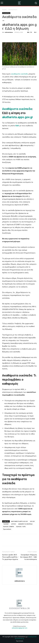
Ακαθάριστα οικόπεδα (17, 109)
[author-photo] (19, 578)
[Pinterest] (14, 37)
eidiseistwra (9, 32)
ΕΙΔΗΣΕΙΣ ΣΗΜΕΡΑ (8, 526)
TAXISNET (6, 524)
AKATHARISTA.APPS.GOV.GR (19, 521)
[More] (24, 37)
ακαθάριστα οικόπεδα (19, 74)
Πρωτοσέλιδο (7, 529)
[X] (9, 37)
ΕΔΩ (17, 126)
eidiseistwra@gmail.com (19, 628)
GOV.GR (32, 521)
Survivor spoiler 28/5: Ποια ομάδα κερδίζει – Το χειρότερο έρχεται (10, 557)
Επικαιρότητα (13, 10)
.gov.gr (28, 117)
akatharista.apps (13, 117)
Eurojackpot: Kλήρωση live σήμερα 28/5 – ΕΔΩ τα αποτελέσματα (28, 557)
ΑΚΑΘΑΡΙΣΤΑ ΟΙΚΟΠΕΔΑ (25, 524)
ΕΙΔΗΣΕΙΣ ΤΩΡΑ (20, 526)
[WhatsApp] (19, 37)
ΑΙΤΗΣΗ (13, 524)
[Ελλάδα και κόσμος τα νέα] (19, 3)
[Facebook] (4, 37)
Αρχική (4, 10)
